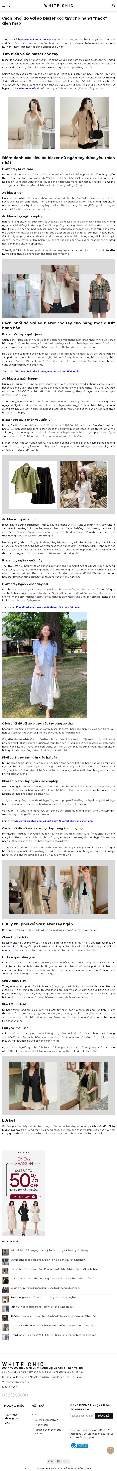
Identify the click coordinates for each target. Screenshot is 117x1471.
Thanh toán (41, 1425)
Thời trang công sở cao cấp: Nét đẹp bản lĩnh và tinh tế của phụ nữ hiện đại (54, 1316)
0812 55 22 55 (12, 1387)
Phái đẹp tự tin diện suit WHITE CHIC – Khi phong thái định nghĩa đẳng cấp (53, 1335)
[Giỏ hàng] (113, 6)
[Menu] (4, 5)
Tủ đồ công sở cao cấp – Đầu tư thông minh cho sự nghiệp (44, 1297)
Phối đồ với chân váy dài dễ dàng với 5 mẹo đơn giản (48, 607)
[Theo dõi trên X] (20, 1395)
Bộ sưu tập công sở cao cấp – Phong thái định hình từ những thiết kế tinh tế (54, 1269)
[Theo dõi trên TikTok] (15, 1395)
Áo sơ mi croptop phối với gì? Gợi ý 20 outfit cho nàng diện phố (54, 821)
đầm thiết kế (27, 88)
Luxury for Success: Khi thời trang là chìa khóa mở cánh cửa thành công (52, 1278)
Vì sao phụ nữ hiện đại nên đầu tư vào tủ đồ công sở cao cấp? (46, 1288)
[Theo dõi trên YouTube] (25, 1395)
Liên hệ (9, 1423)
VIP (36, 1414)
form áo (10, 946)
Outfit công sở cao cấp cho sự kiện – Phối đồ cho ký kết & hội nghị (48, 1260)
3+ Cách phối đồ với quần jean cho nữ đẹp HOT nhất (47, 371)
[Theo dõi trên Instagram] (10, 1395)
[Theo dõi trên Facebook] (4, 1395)
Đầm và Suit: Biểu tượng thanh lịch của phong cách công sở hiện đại (49, 1250)
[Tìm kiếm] (9, 5)
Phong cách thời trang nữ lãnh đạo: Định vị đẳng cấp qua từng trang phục (53, 1325)
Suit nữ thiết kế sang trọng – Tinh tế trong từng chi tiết (42, 1307)
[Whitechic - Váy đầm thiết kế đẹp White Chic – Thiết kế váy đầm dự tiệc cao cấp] (58, 5)
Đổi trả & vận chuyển (46, 1420)
